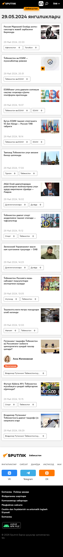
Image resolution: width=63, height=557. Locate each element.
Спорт (8, 236)
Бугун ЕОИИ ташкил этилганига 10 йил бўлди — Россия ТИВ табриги (20, 124)
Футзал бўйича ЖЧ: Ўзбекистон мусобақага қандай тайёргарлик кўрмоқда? (21, 386)
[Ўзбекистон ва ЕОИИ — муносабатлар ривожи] (50, 63)
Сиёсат (24, 464)
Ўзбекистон (26, 173)
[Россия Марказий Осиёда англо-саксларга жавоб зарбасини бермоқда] (50, 32)
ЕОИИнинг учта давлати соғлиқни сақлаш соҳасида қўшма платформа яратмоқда (21, 92)
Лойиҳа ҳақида (21, 491)
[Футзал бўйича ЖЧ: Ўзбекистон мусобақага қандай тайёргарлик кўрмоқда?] (50, 389)
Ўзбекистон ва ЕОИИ (14, 79)
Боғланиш (7, 491)
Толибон (29, 47)
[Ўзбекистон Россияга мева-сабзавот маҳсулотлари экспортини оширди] (50, 284)
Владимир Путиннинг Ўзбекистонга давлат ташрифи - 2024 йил (26, 373)
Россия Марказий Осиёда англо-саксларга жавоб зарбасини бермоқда (21, 29)
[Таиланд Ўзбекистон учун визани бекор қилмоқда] (50, 158)
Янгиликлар (9, 464)
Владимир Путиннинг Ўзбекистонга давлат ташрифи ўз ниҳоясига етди (21, 418)
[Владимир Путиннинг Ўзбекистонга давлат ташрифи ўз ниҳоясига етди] (50, 420)
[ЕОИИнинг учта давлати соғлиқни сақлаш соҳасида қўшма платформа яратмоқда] (50, 95)
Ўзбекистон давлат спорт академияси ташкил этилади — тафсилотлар (20, 218)
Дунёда (34, 204)
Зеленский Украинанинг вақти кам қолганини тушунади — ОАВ (20, 248)
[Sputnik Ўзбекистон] (10, 4)
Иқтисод (9, 299)
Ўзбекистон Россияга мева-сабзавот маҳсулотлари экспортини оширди (18, 281)
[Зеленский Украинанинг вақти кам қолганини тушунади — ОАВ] (50, 252)
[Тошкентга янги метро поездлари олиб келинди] (50, 315)
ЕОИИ (35, 110)
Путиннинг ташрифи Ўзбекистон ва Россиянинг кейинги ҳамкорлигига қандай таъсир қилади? (21, 345)
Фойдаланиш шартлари (14, 496)
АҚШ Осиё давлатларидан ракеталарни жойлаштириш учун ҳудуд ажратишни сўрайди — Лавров (21, 188)
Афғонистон (10, 47)
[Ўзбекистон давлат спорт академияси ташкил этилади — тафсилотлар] (50, 221)
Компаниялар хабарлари (14, 500)
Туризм (8, 173)
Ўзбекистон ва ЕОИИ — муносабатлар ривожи (16, 59)
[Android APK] (11, 525)
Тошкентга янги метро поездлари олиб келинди (21, 311)
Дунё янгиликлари (13, 204)
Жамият (8, 330)
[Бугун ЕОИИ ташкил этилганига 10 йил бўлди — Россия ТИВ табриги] (50, 126)
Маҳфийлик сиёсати (12, 504)
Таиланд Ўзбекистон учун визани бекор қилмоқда (21, 154)
